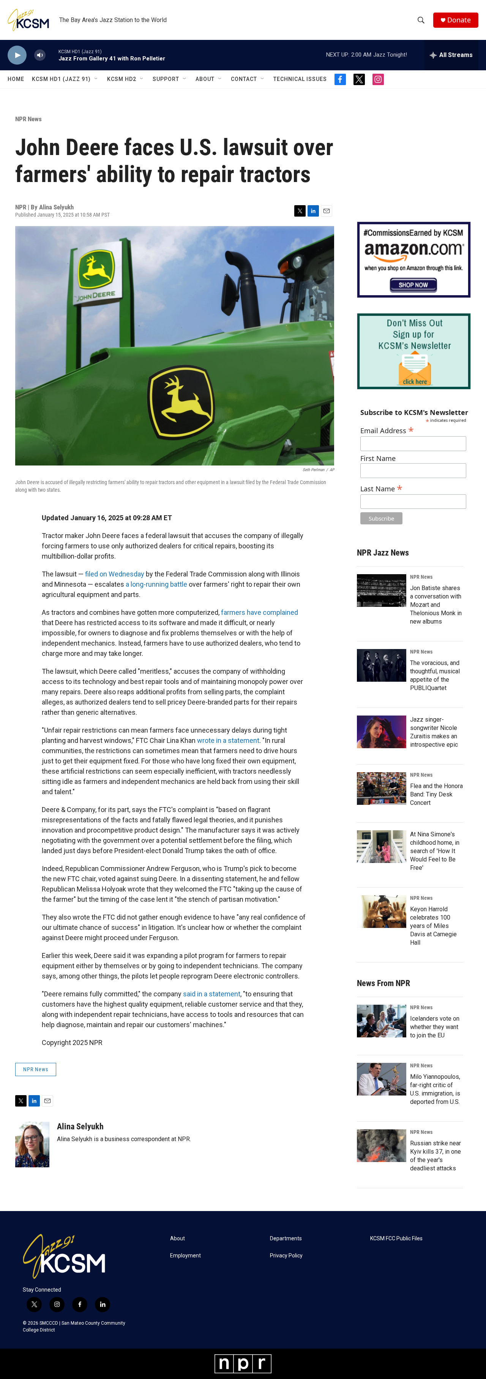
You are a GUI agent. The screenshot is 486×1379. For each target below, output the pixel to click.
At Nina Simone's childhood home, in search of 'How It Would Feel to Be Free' (434, 851)
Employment (185, 1256)
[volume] (39, 55)
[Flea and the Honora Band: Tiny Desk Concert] (381, 788)
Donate (459, 20)
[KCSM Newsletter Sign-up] (413, 351)
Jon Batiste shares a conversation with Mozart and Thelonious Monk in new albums (436, 604)
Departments (286, 1238)
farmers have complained (259, 612)
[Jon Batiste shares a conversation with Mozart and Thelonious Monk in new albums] (381, 590)
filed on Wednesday (114, 574)
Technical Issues (300, 79)
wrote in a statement (228, 740)
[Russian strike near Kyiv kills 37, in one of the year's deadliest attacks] (381, 1145)
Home (16, 79)
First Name (378, 458)
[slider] (52, 55)
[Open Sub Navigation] (96, 79)
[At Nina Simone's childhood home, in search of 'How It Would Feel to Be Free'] (381, 846)
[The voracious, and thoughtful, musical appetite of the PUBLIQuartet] (381, 665)
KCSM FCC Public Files (396, 1238)
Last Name (381, 487)
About (205, 79)
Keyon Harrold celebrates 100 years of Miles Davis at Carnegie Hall (433, 926)
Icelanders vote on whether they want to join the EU (434, 1027)
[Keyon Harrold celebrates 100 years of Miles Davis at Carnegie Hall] (381, 911)
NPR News (28, 119)
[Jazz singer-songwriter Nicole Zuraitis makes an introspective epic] (381, 732)
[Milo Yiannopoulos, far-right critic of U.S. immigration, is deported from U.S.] (381, 1079)
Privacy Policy (286, 1256)
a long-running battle (156, 584)
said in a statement (211, 994)
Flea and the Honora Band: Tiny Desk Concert (436, 794)
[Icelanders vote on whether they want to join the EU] (381, 1021)
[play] (17, 55)
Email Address (387, 429)
